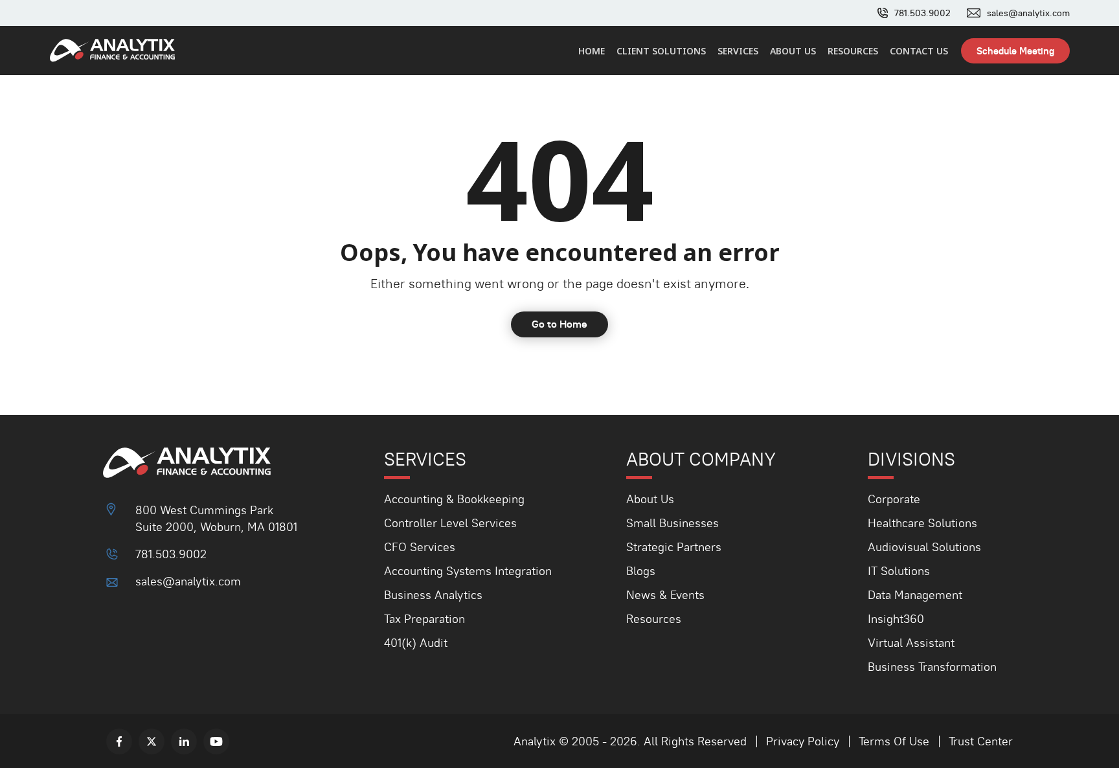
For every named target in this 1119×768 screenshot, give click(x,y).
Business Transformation (932, 666)
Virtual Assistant (911, 642)
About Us (793, 51)
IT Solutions (899, 570)
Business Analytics (433, 594)
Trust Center (981, 741)
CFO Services (419, 546)
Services (738, 51)
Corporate (894, 498)
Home (591, 51)
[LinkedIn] (184, 741)
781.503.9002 (922, 13)
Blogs (640, 570)
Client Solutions (661, 51)
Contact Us (919, 51)
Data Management (915, 594)
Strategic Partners (673, 546)
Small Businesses (672, 522)
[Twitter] (151, 741)
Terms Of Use (894, 741)
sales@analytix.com (1028, 13)
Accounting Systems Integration (468, 570)
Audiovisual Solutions (924, 546)
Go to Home (559, 324)
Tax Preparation (424, 618)
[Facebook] (119, 741)
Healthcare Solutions (922, 522)
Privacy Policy (802, 741)
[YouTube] (216, 741)
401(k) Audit (415, 642)
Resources (853, 51)
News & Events (665, 594)
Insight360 (896, 618)
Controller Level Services (450, 522)
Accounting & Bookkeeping (454, 498)
